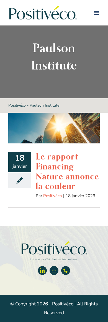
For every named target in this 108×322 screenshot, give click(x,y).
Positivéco (17, 105)
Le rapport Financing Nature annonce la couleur (67, 171)
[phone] (65, 270)
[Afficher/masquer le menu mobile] (97, 13)
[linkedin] (42, 270)
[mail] (54, 270)
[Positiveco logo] (54, 242)
